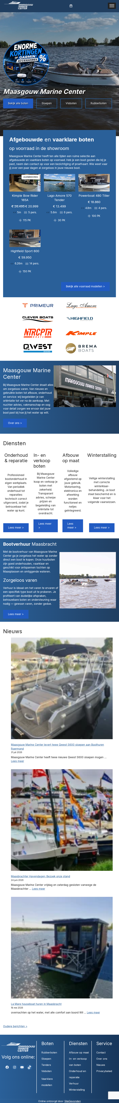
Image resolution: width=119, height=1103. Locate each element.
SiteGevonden (72, 1101)
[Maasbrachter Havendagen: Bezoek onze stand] (62, 820)
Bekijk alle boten (18, 103)
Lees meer (17, 761)
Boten (47, 1043)
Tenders (46, 1064)
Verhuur (74, 1083)
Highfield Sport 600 (25, 251)
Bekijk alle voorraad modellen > (85, 286)
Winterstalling (77, 1089)
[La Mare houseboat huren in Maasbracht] (62, 948)
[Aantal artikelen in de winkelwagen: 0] (71, 6)
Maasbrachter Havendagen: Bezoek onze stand (40, 876)
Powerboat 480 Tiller (94, 195)
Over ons (101, 1058)
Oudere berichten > (15, 1026)
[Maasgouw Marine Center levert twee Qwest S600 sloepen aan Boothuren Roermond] (62, 689)
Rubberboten (99, 103)
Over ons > (15, 423)
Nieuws (100, 1064)
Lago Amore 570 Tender (59, 198)
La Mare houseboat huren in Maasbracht (36, 1004)
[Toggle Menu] (111, 5)
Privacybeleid (104, 1071)
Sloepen (47, 103)
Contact (101, 1052)
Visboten (71, 103)
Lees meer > (16, 527)
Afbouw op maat (79, 1052)
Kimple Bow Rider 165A (25, 198)
